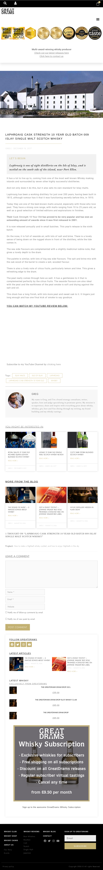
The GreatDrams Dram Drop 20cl (56, 687)
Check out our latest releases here (51, 53)
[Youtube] (58, 841)
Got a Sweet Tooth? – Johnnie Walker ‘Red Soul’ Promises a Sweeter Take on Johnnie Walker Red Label (51, 510)
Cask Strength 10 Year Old (27, 217)
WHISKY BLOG (49, 832)
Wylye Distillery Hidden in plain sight (81, 508)
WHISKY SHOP (10, 836)
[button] (97, 19)
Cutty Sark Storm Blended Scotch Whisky (81, 453)
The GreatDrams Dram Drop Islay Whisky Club (56, 700)
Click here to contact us (51, 56)
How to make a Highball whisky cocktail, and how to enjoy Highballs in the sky (46, 546)
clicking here (54, 364)
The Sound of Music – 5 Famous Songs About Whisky (18, 509)
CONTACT (47, 836)
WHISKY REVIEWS (31, 832)
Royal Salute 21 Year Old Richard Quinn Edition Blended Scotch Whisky (19, 454)
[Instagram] (53, 841)
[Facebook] (45, 841)
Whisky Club (10, 832)
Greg (8, 148)
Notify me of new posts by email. (21, 619)
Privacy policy (8, 866)
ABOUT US (9, 845)
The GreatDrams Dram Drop (56, 713)
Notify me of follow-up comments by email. (25, 612)
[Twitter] (49, 841)
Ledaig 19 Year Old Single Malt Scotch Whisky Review (51, 453)
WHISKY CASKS (11, 840)
